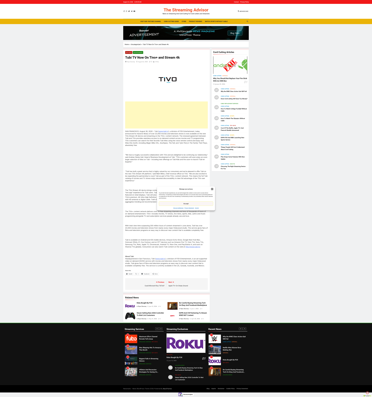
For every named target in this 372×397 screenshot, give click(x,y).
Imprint (197, 208)
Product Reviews (195, 21)
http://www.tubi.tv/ (193, 247)
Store (184, 21)
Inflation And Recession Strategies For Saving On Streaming (148, 361)
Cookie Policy (230, 388)
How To (232, 164)
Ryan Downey (131, 62)
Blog (208, 388)
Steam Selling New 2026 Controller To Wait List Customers (232, 372)
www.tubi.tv (163, 131)
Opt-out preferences (178, 208)
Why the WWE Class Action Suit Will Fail (234, 91)
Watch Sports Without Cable (216, 21)
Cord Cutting (217, 76)
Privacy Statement (189, 208)
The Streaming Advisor (186, 9)
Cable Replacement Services (229, 103)
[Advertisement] (166, 115)
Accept (186, 203)
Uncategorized (138, 52)
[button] (212, 189)
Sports (232, 116)
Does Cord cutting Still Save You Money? (234, 99)
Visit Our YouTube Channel (150, 21)
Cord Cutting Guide (171, 21)
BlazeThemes (167, 388)
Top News (129, 52)
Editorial (225, 76)
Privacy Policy (244, 2)
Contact (236, 2)
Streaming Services (145, 342)
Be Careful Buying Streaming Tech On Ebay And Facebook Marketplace (233, 361)
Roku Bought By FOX (144, 303)
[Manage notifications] (367, 392)
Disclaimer (221, 388)
